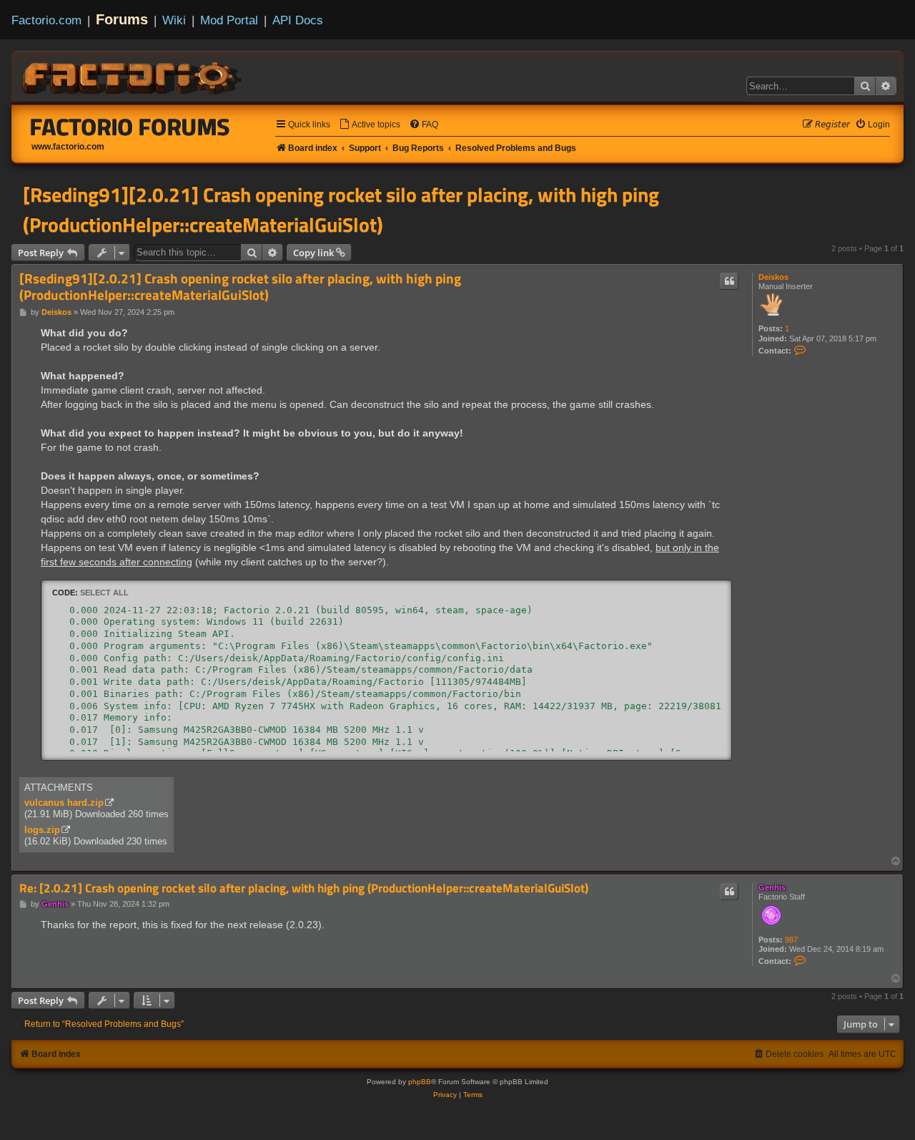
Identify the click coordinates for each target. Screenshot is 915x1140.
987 (791, 939)
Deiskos (773, 277)
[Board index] (133, 76)
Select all (104, 592)
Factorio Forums (130, 127)
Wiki (174, 20)
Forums (122, 19)
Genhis (772, 887)
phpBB (419, 1082)
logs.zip (42, 829)
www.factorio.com (67, 147)
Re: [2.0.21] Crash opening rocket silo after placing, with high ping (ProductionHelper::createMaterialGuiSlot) (303, 888)
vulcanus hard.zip (64, 802)
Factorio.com (46, 20)
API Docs (297, 20)
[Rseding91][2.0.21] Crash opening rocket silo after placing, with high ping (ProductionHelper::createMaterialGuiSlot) (341, 210)
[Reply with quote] (729, 281)
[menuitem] (369, 125)
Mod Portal (229, 20)
